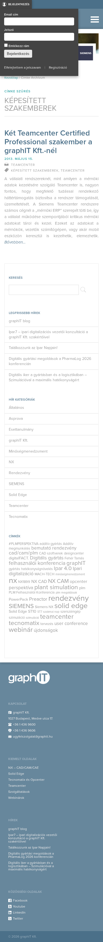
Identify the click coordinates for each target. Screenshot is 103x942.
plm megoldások (66, 592)
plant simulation (56, 587)
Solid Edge (18, 494)
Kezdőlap (11, 78)
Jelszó (9, 29)
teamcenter (57, 617)
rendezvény (68, 598)
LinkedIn (19, 912)
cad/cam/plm (23, 553)
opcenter (78, 581)
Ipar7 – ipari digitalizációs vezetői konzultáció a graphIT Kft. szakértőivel (48, 334)
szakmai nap (51, 612)
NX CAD (39, 581)
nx (13, 580)
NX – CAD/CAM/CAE (23, 767)
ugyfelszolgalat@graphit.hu (33, 736)
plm (82, 588)
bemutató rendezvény (53, 548)
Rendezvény (19, 473)
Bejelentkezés (18, 4)
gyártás (14, 569)
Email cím (11, 14)
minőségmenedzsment (70, 574)
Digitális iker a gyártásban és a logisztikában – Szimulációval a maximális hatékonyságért (48, 377)
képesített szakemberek (35, 170)
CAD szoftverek (51, 553)
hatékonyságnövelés (37, 569)
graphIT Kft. (18, 440)
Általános (16, 407)
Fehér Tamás (74, 558)
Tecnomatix (18, 516)
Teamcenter (19, 505)
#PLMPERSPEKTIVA (23, 544)
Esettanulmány (21, 429)
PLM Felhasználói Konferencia (32, 592)
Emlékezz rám (18, 46)
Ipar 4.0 (63, 568)
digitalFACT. (19, 558)
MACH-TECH (44, 574)
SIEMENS (16, 484)
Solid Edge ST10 (22, 611)
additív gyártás (51, 544)
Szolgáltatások (19, 791)
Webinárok (16, 797)
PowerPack (18, 599)
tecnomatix (24, 623)
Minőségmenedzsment (28, 451)
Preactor (38, 599)
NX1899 (24, 582)
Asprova (16, 418)
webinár (21, 630)
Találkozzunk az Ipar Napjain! (33, 347)
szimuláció (32, 618)
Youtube (19, 906)
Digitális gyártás (46, 558)
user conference (71, 623)
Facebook (20, 900)
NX (11, 462)
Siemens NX (44, 607)
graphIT (76, 563)
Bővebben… (15, 242)
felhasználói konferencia (37, 563)
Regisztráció (58, 67)
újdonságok (46, 630)
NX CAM (58, 581)
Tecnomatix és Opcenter (26, 779)
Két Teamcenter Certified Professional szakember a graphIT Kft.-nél (48, 141)
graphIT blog (19, 321)
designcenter (74, 553)
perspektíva (21, 588)
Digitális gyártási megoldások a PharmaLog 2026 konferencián (50, 361)
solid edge (71, 605)
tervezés (46, 624)
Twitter (18, 918)
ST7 (39, 612)
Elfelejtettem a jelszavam (22, 67)
